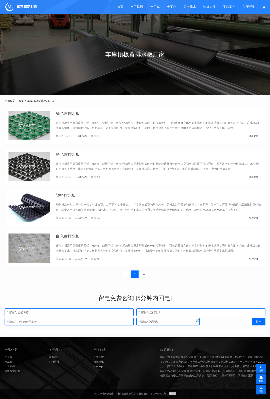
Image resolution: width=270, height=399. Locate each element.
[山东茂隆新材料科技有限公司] (21, 7)
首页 (120, 7)
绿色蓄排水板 (68, 113)
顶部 (261, 391)
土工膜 (155, 7)
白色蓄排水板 (68, 236)
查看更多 (254, 136)
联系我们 (54, 357)
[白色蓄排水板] (29, 248)
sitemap (98, 366)
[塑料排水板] (29, 207)
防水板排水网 (12, 371)
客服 (261, 381)
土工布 (171, 7)
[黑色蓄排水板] (29, 166)
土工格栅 (136, 7)
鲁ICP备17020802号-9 (156, 393)
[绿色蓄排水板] (29, 125)
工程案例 (229, 7)
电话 (261, 370)
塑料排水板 (66, 195)
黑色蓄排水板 (68, 154)
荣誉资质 (209, 7)
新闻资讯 (98, 361)
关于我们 (249, 7)
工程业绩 (98, 357)
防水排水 (189, 7)
